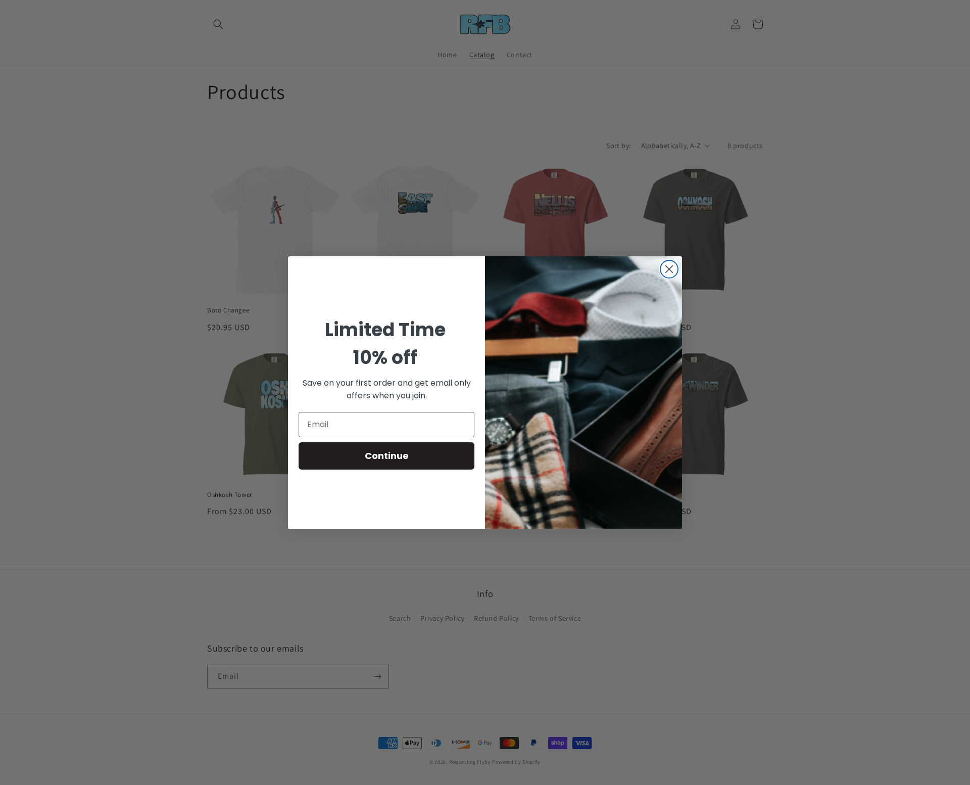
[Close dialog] (669, 269)
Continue (387, 455)
